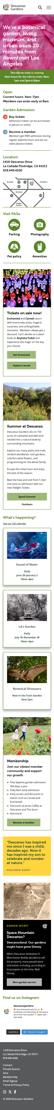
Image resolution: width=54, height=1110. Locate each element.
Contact (7, 1065)
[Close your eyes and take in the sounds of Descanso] (17, 1024)
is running (37, 72)
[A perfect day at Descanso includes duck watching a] (37, 1024)
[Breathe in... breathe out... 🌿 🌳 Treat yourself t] (27, 1024)
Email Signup (10, 1081)
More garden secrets (24, 982)
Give (5, 1073)
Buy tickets (17, 117)
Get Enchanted (21, 354)
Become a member (22, 132)
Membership (10, 1077)
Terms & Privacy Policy (16, 1085)
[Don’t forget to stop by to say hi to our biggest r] (7, 1024)
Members (9, 101)
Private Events (11, 1069)
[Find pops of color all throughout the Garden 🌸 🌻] (47, 1024)
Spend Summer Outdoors (27, 497)
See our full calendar (14, 523)
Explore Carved (21, 365)
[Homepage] (14, 7)
